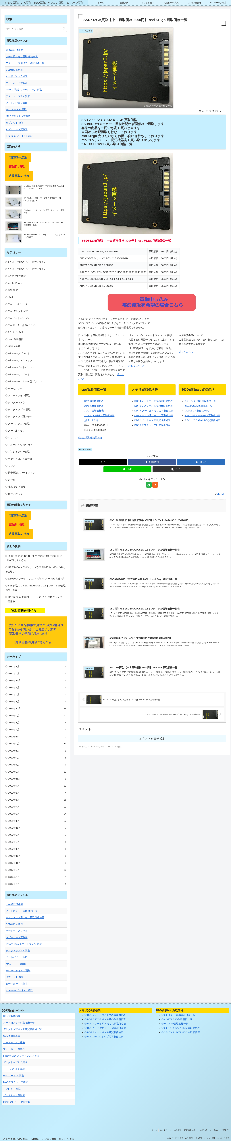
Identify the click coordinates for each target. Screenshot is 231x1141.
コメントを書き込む (152, 738)
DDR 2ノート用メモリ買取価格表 (152, 420)
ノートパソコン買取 (17, 103)
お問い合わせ (91, 420)
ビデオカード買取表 (17, 129)
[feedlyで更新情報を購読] (149, 485)
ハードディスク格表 (17, 76)
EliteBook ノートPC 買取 (19, 136)
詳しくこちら (186, 351)
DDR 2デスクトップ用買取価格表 (152, 425)
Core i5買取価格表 (94, 405)
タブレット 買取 (14, 122)
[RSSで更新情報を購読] (155, 485)
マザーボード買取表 (17, 83)
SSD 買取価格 (86, 449)
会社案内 (163, 1130)
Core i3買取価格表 (94, 401)
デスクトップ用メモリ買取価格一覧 (25, 63)
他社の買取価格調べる (90, 437)
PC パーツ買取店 (221, 1130)
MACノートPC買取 (16, 109)
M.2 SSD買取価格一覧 (197, 410)
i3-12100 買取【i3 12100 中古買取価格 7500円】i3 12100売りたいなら (33, 558)
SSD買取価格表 (14, 69)
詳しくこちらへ (136, 365)
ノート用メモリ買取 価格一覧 (22, 56)
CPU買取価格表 (14, 50)
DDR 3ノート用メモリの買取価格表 (153, 401)
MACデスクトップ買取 (18, 116)
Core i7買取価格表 (94, 410)
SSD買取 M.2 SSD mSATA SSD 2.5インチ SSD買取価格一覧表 (35, 587)
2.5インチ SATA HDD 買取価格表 (202, 415)
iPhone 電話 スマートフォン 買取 (24, 89)
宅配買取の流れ (190, 1130)
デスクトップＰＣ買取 (18, 96)
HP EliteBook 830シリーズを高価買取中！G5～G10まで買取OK (35, 569)
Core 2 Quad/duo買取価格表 (99, 415)
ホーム (154, 1130)
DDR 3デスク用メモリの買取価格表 (153, 405)
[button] (177, 469)
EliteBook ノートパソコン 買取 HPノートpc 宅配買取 (36, 578)
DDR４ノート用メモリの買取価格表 (153, 410)
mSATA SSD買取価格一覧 (199, 405)
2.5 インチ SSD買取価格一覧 (200, 401)
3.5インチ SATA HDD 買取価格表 (202, 420)
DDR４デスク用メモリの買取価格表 (153, 415)
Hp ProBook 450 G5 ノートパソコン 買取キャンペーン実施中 (35, 599)
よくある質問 (175, 1130)
